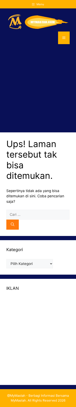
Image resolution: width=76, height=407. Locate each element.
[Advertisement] (38, 88)
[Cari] (12, 225)
